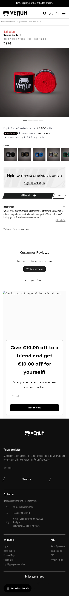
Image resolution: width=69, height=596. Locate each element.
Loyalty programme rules (14, 564)
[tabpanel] (34, 82)
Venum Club (8, 560)
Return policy (56, 551)
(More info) (60, 220)
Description (9, 207)
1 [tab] (26, 120)
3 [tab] (37, 120)
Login (6, 546)
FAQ (52, 555)
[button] (45, 13)
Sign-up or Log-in (34, 183)
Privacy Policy (57, 560)
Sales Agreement (58, 546)
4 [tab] (42, 120)
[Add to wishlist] (60, 196)
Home (3, 22)
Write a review (34, 269)
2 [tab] (32, 120)
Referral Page (10, 555)
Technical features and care (16, 229)
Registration (9, 551)
